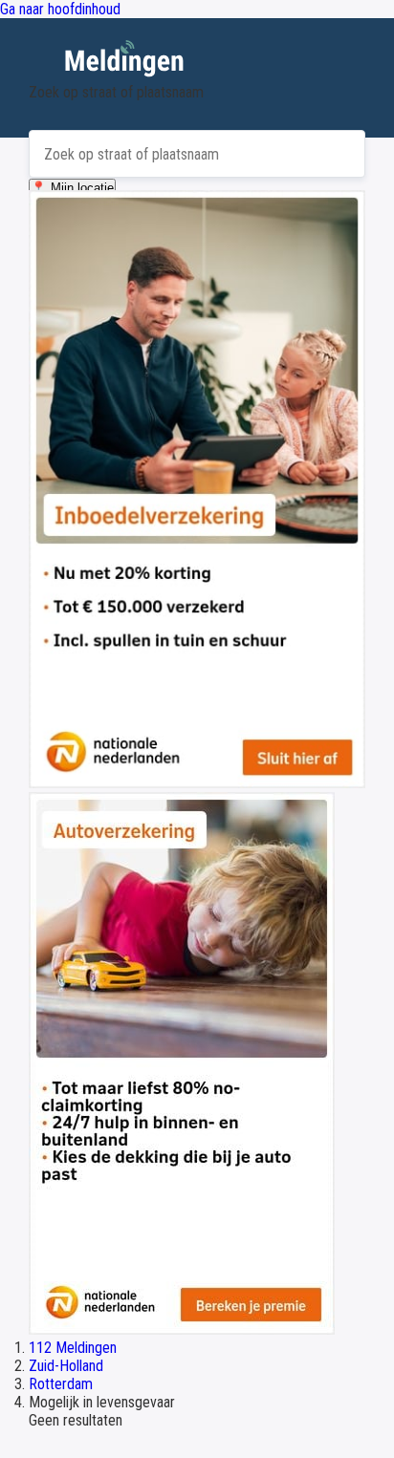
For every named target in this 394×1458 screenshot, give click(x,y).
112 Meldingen (73, 1348)
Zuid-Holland (66, 1366)
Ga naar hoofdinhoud (60, 9)
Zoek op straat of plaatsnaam (116, 92)
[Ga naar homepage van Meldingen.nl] (197, 61)
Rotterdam (61, 1384)
